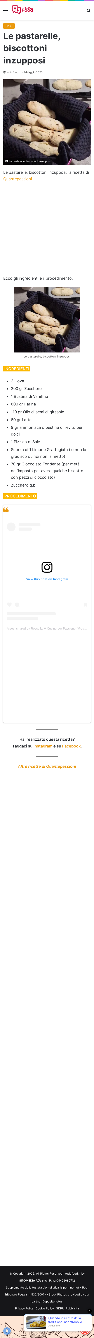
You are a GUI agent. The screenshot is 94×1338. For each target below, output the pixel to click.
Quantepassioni (17, 179)
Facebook (71, 746)
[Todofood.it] (23, 10)
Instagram (42, 746)
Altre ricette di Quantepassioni (47, 766)
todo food (12, 72)
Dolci (9, 26)
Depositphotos (52, 1301)
